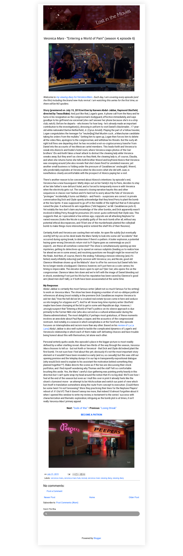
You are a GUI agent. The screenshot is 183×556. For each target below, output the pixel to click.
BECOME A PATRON (91, 414)
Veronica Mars (84, 97)
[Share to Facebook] (81, 474)
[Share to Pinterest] (84, 474)
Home (92, 497)
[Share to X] (79, 474)
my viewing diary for (66, 97)
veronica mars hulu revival (75, 478)
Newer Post (49, 497)
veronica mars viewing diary (100, 478)
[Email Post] (69, 474)
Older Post (134, 497)
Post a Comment (54, 491)
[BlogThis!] (76, 474)
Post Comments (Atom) (67, 502)
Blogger (97, 538)
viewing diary (118, 478)
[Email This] (73, 474)
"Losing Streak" (108, 408)
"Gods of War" (80, 408)
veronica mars (57, 478)
